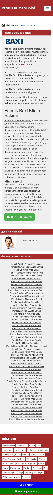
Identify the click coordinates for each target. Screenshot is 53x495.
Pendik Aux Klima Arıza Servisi (26, 325)
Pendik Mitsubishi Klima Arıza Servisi (27, 296)
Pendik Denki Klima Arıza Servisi (26, 343)
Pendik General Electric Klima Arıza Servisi (26, 381)
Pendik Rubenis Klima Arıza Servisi (26, 357)
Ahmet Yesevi (9, 445)
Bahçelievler (22, 445)
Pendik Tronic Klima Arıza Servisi (26, 416)
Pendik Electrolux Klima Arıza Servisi (26, 354)
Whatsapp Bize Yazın (27, 491)
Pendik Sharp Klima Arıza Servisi (26, 299)
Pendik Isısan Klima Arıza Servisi (26, 407)
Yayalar (17, 477)
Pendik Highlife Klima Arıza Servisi (26, 395)
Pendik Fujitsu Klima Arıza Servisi (26, 372)
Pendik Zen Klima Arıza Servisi (26, 310)
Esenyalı (34, 454)
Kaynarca (32, 463)
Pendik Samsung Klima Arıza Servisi (26, 272)
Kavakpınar (21, 463)
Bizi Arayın (27, 484)
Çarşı (17, 450)
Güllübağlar (31, 459)
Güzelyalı (42, 459)
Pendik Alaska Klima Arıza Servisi (26, 313)
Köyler (41, 463)
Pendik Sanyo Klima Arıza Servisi (26, 413)
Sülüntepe (7, 477)
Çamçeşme (8, 450)
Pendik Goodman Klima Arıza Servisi (27, 293)
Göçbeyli (20, 459)
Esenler (25, 454)
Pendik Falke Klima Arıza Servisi (27, 360)
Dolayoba (32, 450)
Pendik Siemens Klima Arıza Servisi (26, 307)
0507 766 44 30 (27, 25)
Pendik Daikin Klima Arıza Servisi (26, 287)
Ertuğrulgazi (15, 454)
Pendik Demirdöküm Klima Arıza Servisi (26, 290)
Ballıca (32, 445)
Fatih (42, 454)
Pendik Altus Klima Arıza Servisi (26, 316)
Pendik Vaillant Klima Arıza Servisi (26, 319)
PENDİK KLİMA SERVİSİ (18, 8)
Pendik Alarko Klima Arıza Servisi (26, 281)
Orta (46, 468)
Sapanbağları (30, 472)
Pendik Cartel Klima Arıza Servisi (26, 337)
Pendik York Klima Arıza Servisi (26, 348)
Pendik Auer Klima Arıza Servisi (26, 340)
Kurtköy (26, 468)
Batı (38, 445)
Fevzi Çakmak (9, 459)
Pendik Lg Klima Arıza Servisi (26, 269)
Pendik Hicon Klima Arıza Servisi (26, 392)
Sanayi (20, 472)
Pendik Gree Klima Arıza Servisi (26, 384)
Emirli (5, 454)
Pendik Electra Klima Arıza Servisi (26, 351)
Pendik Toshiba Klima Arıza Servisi (26, 301)
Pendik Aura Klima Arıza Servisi (26, 322)
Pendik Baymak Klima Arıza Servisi (26, 266)
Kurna (5, 468)
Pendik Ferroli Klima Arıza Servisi (26, 363)
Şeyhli (40, 472)
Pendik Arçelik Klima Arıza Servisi (26, 263)
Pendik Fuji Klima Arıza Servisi (27, 369)
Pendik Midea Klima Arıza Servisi (26, 401)
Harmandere (8, 463)
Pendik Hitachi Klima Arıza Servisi (26, 398)
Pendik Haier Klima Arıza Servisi (26, 387)
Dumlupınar (43, 450)
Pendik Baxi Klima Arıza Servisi (26, 328)
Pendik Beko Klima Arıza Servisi (26, 304)
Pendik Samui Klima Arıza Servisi (26, 410)
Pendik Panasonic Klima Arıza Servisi (26, 366)
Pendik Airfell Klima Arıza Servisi (27, 278)
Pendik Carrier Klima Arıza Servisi (26, 284)
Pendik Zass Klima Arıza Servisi (26, 404)
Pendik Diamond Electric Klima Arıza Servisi (26, 345)
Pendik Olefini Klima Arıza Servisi (26, 378)
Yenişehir (26, 477)
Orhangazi (37, 468)
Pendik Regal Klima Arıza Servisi (26, 389)
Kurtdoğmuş (15, 468)
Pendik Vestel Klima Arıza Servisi (26, 275)
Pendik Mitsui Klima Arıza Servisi (26, 375)
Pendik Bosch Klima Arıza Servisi (26, 331)
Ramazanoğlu (9, 472)
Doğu (23, 450)
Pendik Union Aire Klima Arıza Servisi (26, 419)
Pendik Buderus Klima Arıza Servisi (26, 334)
